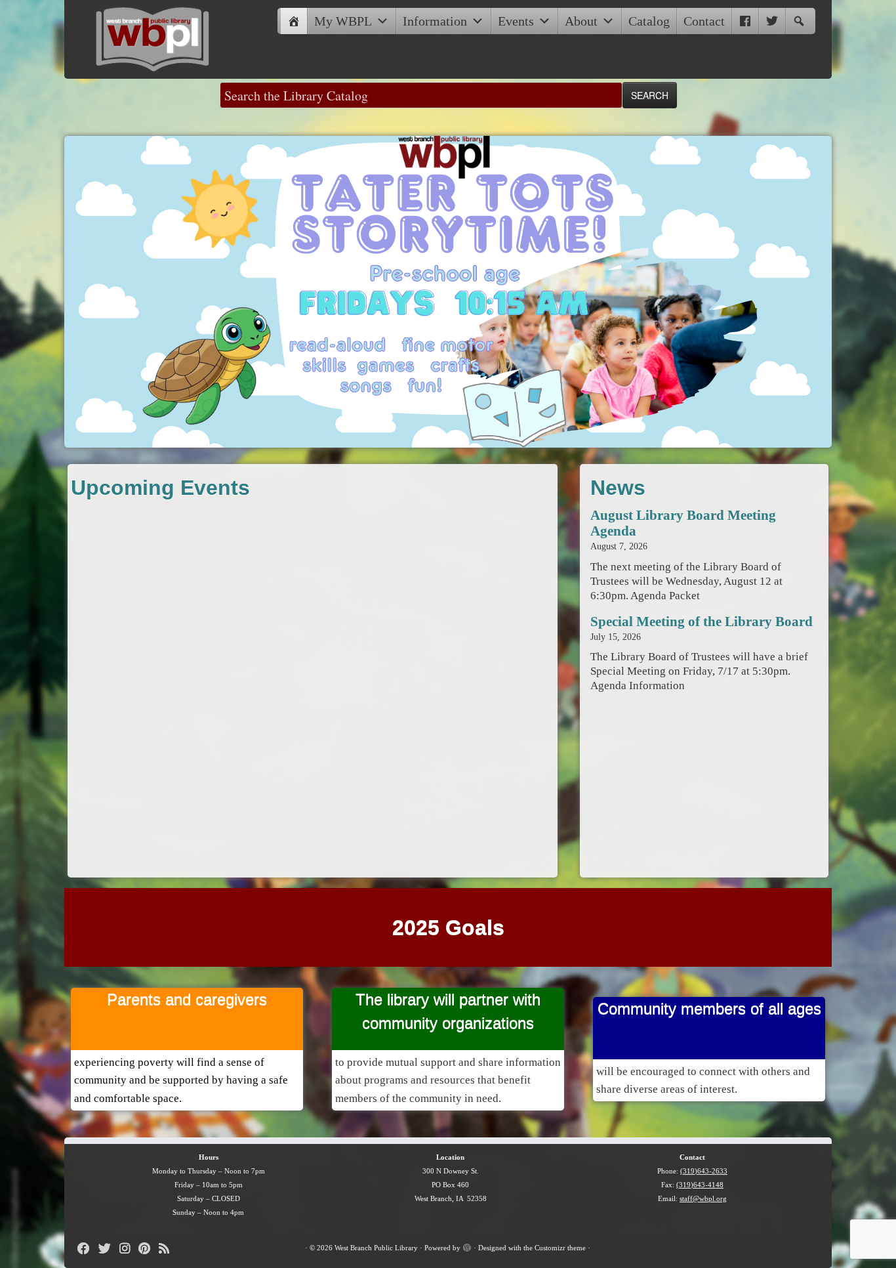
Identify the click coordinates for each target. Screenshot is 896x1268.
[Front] (294, 21)
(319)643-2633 (703, 1171)
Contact (704, 21)
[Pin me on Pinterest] (148, 1249)
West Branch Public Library (376, 1248)
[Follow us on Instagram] (128, 1249)
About (581, 21)
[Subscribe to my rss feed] (168, 1249)
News (617, 487)
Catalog (649, 21)
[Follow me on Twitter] (108, 1249)
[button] (799, 21)
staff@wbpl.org (703, 1198)
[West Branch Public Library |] (152, 39)
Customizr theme (560, 1248)
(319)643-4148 (699, 1185)
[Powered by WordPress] (467, 1245)
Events (516, 21)
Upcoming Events (160, 487)
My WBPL (343, 21)
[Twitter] (772, 21)
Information (435, 21)
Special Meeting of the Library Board (701, 621)
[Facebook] (745, 21)
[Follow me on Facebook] (87, 1249)
